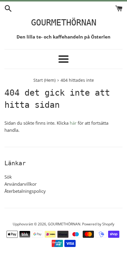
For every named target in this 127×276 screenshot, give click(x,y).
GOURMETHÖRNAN (63, 22)
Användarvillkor (20, 184)
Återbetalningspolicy (25, 191)
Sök (8, 177)
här (73, 123)
